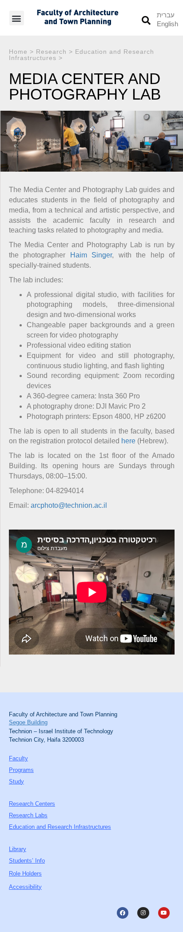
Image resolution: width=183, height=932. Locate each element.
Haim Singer (91, 255)
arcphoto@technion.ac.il (69, 505)
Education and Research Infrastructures (81, 54)
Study (16, 781)
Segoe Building (28, 722)
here (128, 441)
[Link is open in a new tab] (122, 913)
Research (51, 51)
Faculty (18, 758)
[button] (16, 18)
